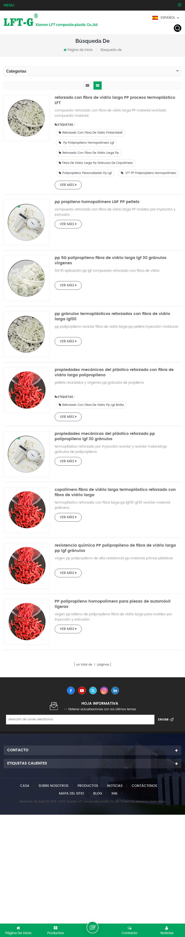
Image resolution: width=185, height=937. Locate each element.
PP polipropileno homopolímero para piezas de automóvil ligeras (113, 604)
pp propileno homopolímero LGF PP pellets (97, 201)
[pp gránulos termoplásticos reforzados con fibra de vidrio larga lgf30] (27, 334)
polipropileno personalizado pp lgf (87, 173)
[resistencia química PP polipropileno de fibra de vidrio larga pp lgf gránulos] (27, 566)
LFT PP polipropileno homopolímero (150, 173)
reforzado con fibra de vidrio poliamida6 (92, 132)
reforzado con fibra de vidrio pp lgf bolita (93, 405)
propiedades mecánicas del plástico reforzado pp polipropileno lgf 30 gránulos (105, 436)
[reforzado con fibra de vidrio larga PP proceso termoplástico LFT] (27, 118)
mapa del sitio (71, 793)
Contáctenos (144, 786)
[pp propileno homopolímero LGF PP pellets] (27, 222)
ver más (67, 185)
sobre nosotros (53, 786)
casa (24, 786)
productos (88, 786)
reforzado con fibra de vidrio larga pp (90, 153)
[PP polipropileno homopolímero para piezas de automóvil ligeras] (27, 622)
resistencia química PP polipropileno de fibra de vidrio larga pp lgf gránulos (115, 548)
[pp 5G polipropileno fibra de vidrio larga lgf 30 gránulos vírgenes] (27, 278)
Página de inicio (79, 50)
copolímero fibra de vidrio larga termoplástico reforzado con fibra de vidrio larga (115, 492)
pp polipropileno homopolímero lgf (88, 143)
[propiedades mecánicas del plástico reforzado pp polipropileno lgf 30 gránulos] (27, 454)
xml (114, 793)
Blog (97, 793)
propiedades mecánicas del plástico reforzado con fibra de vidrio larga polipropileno (114, 372)
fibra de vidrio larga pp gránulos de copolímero (97, 163)
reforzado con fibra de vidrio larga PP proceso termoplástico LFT (115, 100)
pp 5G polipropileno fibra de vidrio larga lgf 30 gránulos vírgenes (110, 260)
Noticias (115, 786)
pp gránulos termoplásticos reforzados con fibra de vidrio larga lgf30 (112, 316)
